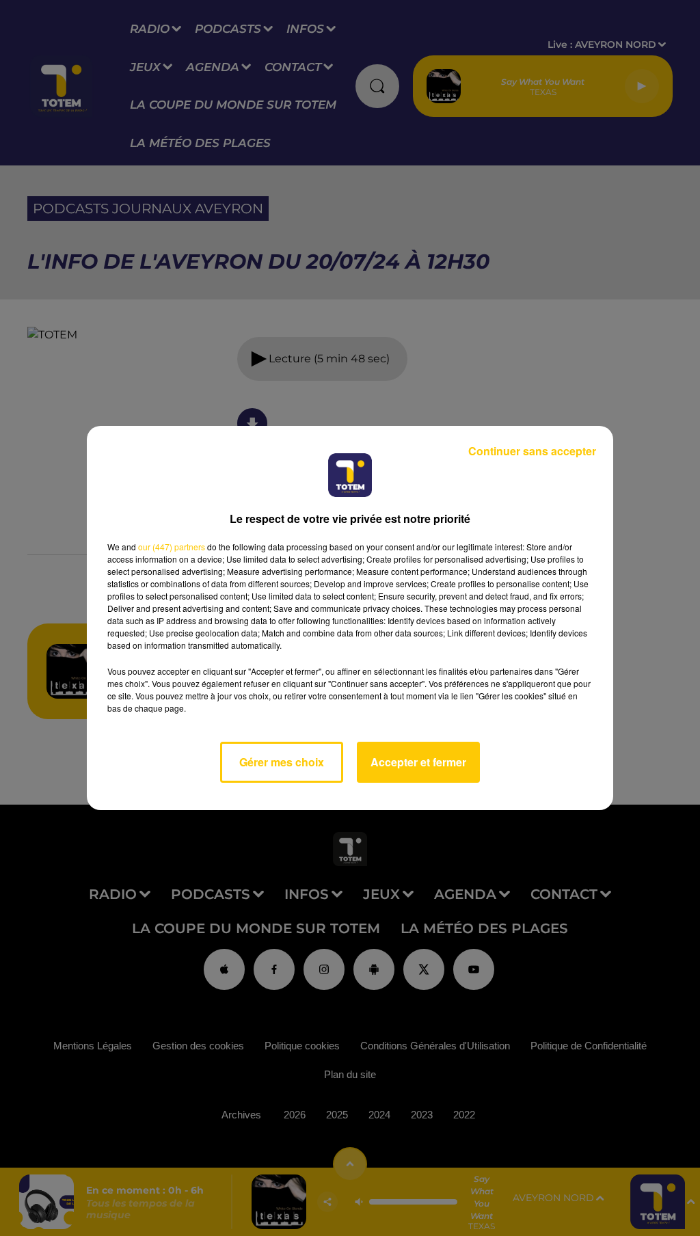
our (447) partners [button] (171, 546)
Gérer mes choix (281, 762)
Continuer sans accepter (532, 451)
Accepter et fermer (418, 762)
